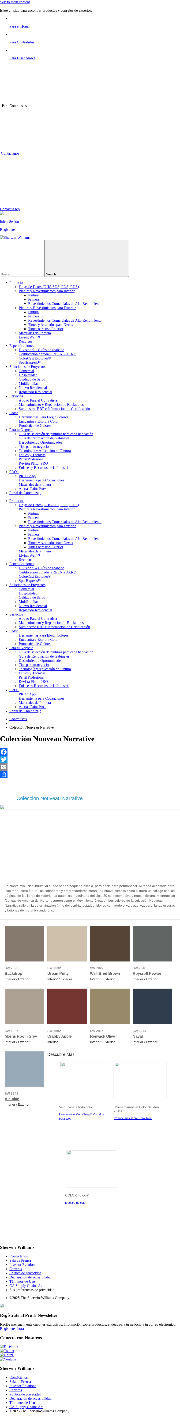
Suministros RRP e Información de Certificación (54, 409)
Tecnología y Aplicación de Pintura (45, 451)
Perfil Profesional (31, 459)
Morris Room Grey (21, 1036)
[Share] (90, 774)
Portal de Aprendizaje (25, 493)
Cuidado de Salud (32, 379)
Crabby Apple (59, 1036)
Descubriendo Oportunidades (40, 442)
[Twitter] (90, 759)
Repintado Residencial (35, 392)
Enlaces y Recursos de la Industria (44, 468)
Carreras (15, 1269)
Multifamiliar (28, 383)
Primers (33, 299)
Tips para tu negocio (34, 447)
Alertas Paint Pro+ (32, 489)
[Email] (90, 767)
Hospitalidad (28, 375)
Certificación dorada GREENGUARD (47, 354)
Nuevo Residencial (33, 388)
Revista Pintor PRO (33, 463)
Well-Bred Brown (105, 974)
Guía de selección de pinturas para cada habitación (56, 434)
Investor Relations (22, 1265)
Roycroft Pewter (147, 974)
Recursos (25, 341)
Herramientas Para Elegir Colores (43, 417)
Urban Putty (58, 974)
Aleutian (12, 1099)
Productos (16, 283)
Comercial (26, 371)
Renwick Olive (102, 1036)
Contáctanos (9, 153)
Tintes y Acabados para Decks (50, 325)
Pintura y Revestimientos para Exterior (47, 308)
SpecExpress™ (30, 362)
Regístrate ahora (12, 1329)
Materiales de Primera (35, 333)
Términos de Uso (22, 1281)
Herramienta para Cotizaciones (41, 480)
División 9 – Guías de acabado (41, 350)
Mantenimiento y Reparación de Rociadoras (51, 404)
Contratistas (18, 719)
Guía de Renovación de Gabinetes (44, 438)
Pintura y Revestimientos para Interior (47, 291)
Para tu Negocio (21, 430)
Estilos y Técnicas (32, 455)
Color (13, 413)
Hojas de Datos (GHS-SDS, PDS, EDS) (49, 287)
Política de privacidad (25, 1273)
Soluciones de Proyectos (27, 367)
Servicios (16, 396)
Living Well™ (29, 337)
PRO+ (14, 472)
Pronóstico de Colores (35, 425)
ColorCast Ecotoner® (35, 358)
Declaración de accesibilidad (30, 1277)
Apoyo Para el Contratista (38, 400)
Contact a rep (10, 209)
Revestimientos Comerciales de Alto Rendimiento (64, 304)
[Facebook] (90, 752)
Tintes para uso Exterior (45, 329)
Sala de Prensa (20, 1260)
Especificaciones (21, 346)
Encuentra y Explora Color (39, 421)
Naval (138, 1036)
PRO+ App (27, 476)
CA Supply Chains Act (26, 1286)
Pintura (33, 295)
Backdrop (13, 974)
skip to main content (15, 2)
